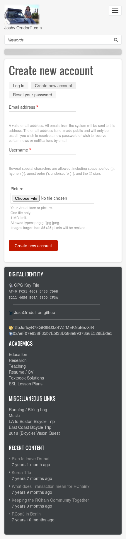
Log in (18, 85)
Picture (17, 189)
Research (18, 360)
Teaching (17, 366)
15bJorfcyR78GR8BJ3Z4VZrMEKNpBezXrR (53, 327)
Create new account (55, 86)
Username (18, 150)
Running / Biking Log (28, 409)
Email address (22, 107)
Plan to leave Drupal (30, 458)
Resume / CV (21, 372)
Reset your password (32, 95)
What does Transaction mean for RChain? (51, 486)
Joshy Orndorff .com (23, 28)
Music (14, 415)
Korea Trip (21, 472)
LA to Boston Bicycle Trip (32, 421)
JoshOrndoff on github (34, 312)
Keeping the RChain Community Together (50, 500)
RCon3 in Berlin (26, 514)
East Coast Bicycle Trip (30, 427)
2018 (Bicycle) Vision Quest (34, 433)
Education (18, 354)
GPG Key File (26, 285)
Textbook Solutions (26, 378)
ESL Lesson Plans (25, 384)
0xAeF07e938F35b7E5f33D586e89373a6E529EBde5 (63, 333)
